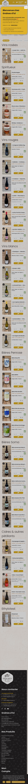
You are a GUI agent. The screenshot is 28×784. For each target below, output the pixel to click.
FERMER (26, 7)
